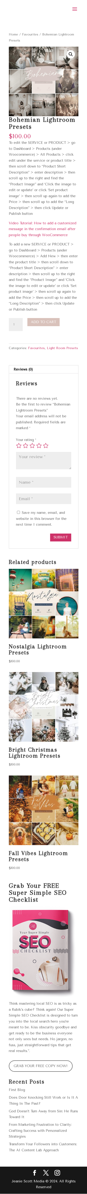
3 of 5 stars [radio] (32, 445)
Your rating (26, 440)
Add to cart (43, 322)
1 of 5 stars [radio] (19, 445)
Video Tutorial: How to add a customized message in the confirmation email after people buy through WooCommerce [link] (42, 229)
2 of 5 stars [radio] (25, 445)
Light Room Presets (62, 348)
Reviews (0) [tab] (23, 369)
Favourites (30, 34)
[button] (71, 54)
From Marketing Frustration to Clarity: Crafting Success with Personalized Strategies (40, 1131)
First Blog (17, 1090)
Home (13, 34)
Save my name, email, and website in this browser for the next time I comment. (41, 519)
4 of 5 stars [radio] (39, 445)
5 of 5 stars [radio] (45, 445)
